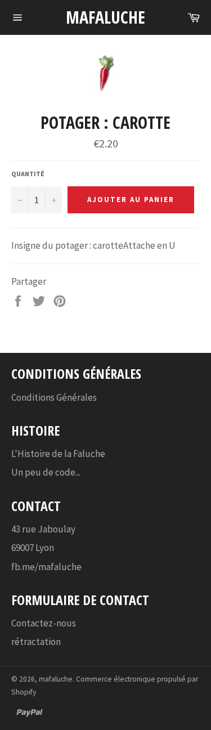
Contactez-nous (43, 623)
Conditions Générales (54, 397)
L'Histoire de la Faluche (58, 453)
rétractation (36, 641)
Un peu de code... (45, 472)
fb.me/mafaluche (46, 567)
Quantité (27, 173)
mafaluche (105, 17)
